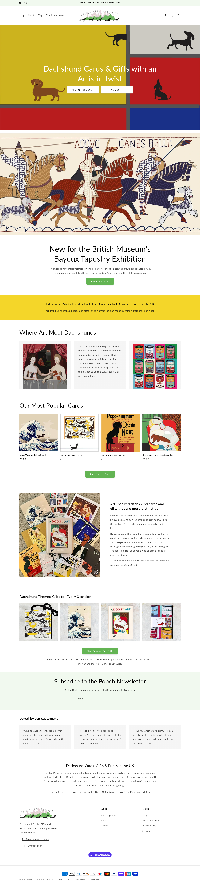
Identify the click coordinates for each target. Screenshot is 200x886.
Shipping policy (94, 879)
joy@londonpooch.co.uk (35, 839)
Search (104, 825)
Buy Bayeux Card (100, 281)
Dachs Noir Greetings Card (113, 455)
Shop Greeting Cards (83, 90)
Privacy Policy (149, 825)
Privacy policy (63, 879)
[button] (165, 15)
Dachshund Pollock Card (71, 455)
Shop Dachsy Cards (100, 474)
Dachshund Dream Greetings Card (158, 455)
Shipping (146, 831)
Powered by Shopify (46, 879)
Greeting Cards (108, 815)
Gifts (103, 820)
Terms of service (78, 879)
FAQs (145, 815)
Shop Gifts (117, 90)
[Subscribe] (123, 698)
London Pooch (32, 879)
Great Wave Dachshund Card (32, 455)
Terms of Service (150, 820)
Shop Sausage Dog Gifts (100, 651)
